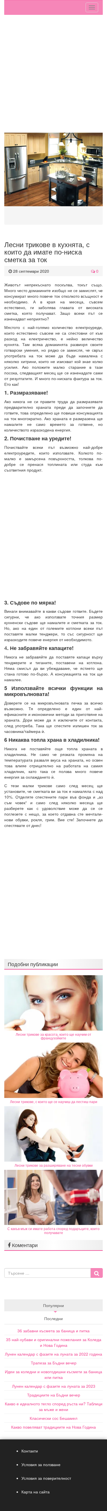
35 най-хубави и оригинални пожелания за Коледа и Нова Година (53, 1342)
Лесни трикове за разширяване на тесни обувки (54, 1165)
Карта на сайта (35, 1492)
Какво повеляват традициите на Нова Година (53, 1427)
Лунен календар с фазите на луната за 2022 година (53, 1354)
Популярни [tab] (53, 1305)
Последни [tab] (53, 1318)
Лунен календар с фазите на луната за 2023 (53, 1386)
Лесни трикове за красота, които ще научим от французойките (53, 1036)
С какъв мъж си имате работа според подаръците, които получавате (53, 1230)
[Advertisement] (53, 76)
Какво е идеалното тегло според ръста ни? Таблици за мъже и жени (53, 1406)
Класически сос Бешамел (53, 1418)
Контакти (29, 1451)
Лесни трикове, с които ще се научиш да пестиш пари (53, 1101)
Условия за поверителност (46, 1478)
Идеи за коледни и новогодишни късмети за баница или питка (53, 1374)
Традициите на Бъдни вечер (53, 1395)
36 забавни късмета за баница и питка (53, 1330)
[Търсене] (96, 1273)
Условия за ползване (40, 1464)
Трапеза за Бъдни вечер (53, 1363)
